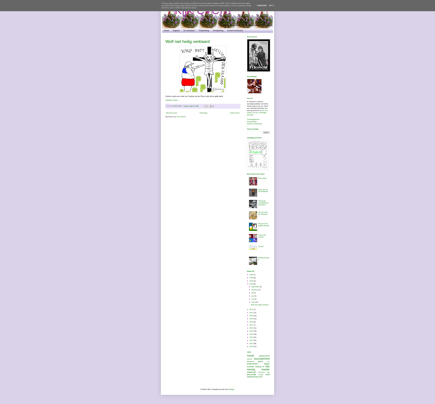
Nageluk (176, 30)
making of (259, 367)
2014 (251, 334)
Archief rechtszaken (235, 30)
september (255, 287)
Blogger (231, 389)
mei (252, 299)
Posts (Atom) (181, 117)
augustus (254, 290)
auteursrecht (264, 356)
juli (252, 293)
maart (253, 302)
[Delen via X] (209, 106)
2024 (251, 281)
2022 (251, 309)
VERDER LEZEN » (172, 100)
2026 (251, 275)
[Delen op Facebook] (211, 106)
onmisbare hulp (264, 372)
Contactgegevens (253, 119)
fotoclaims (250, 361)
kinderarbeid (252, 364)
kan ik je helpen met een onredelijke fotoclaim (257, 113)
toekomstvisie (253, 377)
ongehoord (251, 372)
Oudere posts (235, 113)
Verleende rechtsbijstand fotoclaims (263, 203)
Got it (271, 5)
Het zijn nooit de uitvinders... (263, 213)
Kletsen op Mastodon (254, 124)
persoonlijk (251, 374)
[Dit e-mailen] (204, 106)
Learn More (262, 5)
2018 (251, 322)
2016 (251, 328)
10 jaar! (261, 246)
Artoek (166, 30)
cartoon (249, 359)
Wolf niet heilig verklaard (187, 41)
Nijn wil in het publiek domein (263, 224)
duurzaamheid (262, 358)
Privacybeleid (251, 121)
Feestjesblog (218, 30)
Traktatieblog (204, 30)
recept (261, 374)
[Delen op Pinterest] (213, 106)
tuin (260, 377)
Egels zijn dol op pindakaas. (263, 190)
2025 (251, 278)
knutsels (250, 367)
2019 (251, 319)
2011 (251, 343)
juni (252, 296)
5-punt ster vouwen (262, 236)
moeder (265, 369)
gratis (260, 361)
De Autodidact (189, 30)
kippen (267, 364)
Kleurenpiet (262, 178)
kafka (268, 361)
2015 (251, 331)
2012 (251, 340)
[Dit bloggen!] (206, 106)
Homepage (203, 113)
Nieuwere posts (171, 113)
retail (267, 374)
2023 (251, 284)
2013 (251, 337)
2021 (251, 312)
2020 (251, 316)
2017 (251, 325)
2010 (251, 346)
